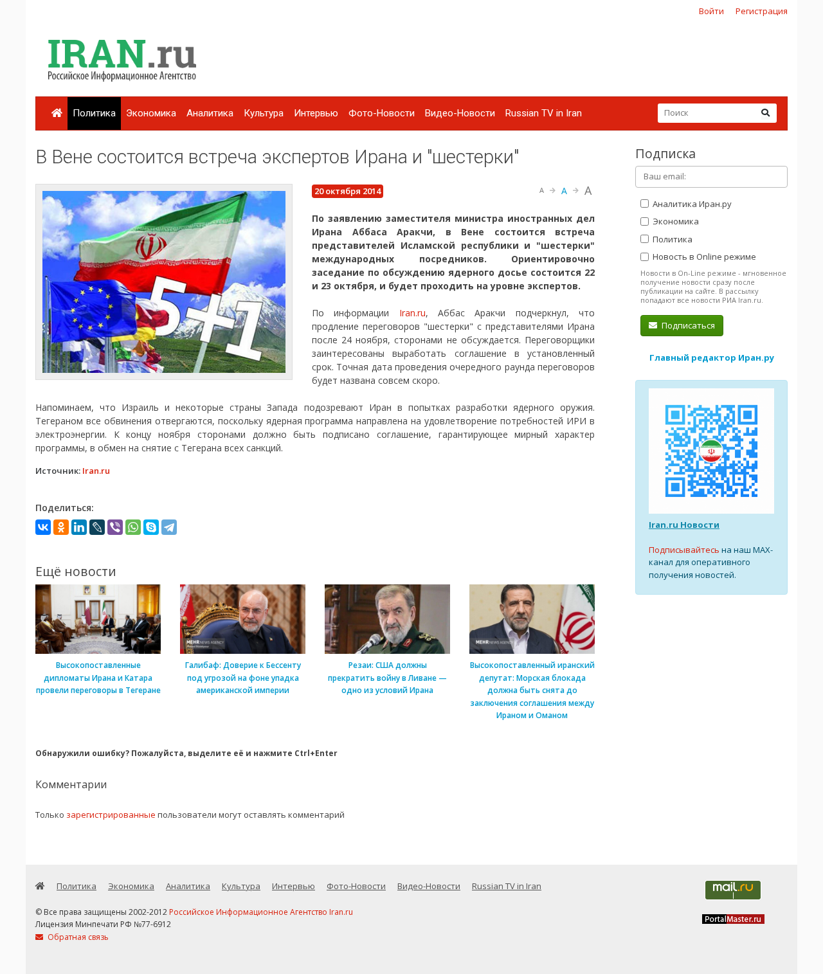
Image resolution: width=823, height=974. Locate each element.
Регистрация (762, 11)
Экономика (151, 113)
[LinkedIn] (79, 527)
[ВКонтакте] (43, 527)
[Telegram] (169, 527)
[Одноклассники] (61, 527)
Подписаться (687, 325)
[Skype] (151, 527)
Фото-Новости (381, 113)
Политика (94, 113)
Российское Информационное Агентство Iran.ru (261, 911)
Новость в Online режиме (703, 256)
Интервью (316, 113)
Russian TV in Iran (543, 113)
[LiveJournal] (97, 527)
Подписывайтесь (684, 549)
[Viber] (115, 527)
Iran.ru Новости (684, 524)
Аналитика (209, 113)
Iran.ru (412, 313)
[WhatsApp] (133, 527)
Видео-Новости (460, 113)
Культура (264, 113)
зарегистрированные (111, 814)
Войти (711, 11)
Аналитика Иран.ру (691, 204)
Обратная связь (77, 937)
